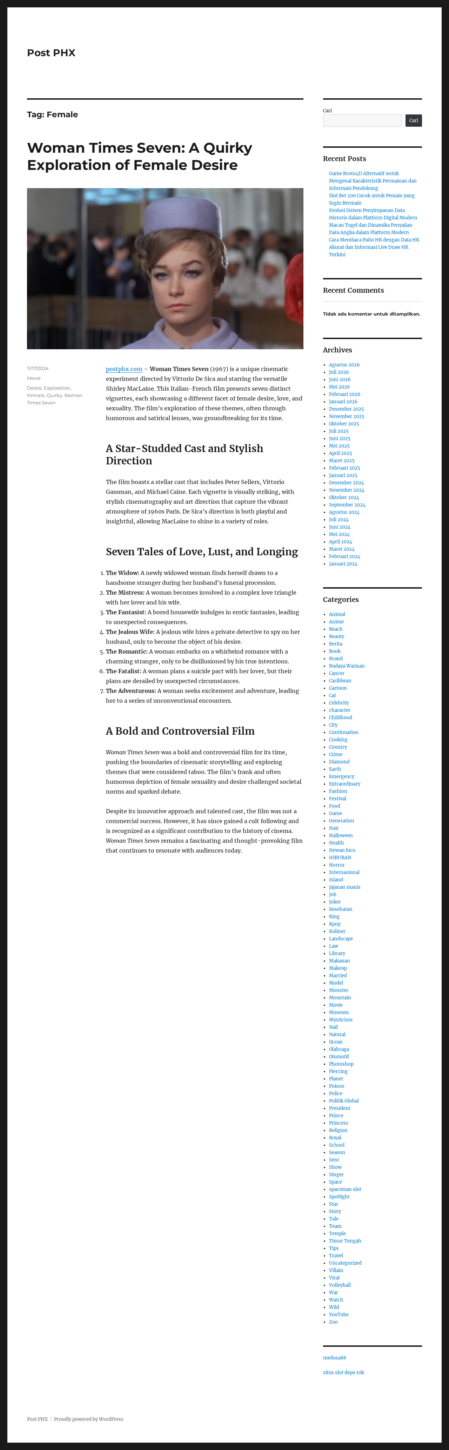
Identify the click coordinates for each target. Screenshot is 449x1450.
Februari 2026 (345, 394)
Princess (338, 1123)
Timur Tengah (345, 1241)
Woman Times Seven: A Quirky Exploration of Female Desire (139, 156)
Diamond (339, 762)
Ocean (336, 1042)
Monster (338, 990)
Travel (336, 1256)
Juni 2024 (339, 527)
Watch (336, 1300)
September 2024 (347, 505)
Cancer (336, 673)
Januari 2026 (343, 402)
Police (335, 1094)
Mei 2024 (339, 534)
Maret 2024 (342, 549)
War (333, 1293)
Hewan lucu (342, 850)
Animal (337, 614)
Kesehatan (341, 909)
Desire (34, 388)
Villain (336, 1270)
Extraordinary (344, 784)
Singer (336, 1175)
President (339, 1108)
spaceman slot (345, 1189)
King (334, 917)
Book (335, 651)
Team (335, 1226)
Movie (34, 378)
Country (338, 747)
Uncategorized (345, 1263)
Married (338, 976)
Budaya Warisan (347, 666)
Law (333, 946)
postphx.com (124, 368)
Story (335, 1211)
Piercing (338, 1071)
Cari (327, 111)
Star (333, 1204)
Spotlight (339, 1197)
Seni (334, 1160)
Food (334, 806)
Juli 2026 (339, 372)
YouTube (339, 1315)
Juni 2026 (340, 380)
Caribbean (340, 681)
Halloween (341, 836)
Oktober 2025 (344, 424)
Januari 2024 (343, 564)
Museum (339, 1012)
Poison (336, 1086)
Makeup (338, 968)
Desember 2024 (346, 483)
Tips (334, 1248)
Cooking (338, 740)
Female (36, 395)
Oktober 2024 (344, 498)
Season (337, 1153)
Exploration (57, 388)
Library (337, 953)
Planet (336, 1079)
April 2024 (340, 542)
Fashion (338, 791)
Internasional (344, 872)
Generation (341, 821)
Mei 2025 (339, 446)
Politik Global (344, 1101)
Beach (336, 629)
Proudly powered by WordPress (88, 1419)
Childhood (340, 718)
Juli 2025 (339, 431)
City (333, 725)
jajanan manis (345, 887)
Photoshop (341, 1064)
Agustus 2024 (344, 512)
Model (336, 983)
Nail (333, 1027)
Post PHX (51, 53)
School (336, 1145)
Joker (335, 902)
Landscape (341, 939)
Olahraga (339, 1049)
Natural (337, 1035)
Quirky (54, 395)
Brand (336, 659)
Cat (332, 695)
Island (336, 880)
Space (335, 1182)
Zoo (333, 1322)
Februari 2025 (344, 468)
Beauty (336, 637)
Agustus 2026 (344, 365)
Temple (337, 1234)
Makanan (339, 961)
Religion (338, 1130)
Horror (337, 865)
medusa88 (334, 1358)
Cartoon (338, 688)
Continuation (343, 732)
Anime (336, 622)
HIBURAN (340, 858)
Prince (336, 1116)
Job (332, 895)
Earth (335, 769)
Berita (335, 644)
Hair (334, 828)
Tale (334, 1219)
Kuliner (337, 931)
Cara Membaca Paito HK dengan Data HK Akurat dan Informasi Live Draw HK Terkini (374, 247)
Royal (335, 1138)
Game (335, 813)
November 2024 (346, 490)
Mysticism (341, 1020)
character (339, 710)
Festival (337, 799)
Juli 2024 (339, 520)
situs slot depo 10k (343, 1373)
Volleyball (340, 1285)
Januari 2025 (343, 475)
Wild (334, 1307)
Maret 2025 (342, 461)
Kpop (335, 924)
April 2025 (340, 453)
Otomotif (339, 1057)
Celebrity (339, 703)
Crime (335, 754)
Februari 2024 (344, 557)
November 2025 (346, 416)
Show (335, 1167)
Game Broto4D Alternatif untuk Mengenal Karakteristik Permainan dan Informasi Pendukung (373, 181)
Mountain (340, 998)
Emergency (341, 777)
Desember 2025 (346, 409)
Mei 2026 (339, 387)
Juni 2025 (339, 439)
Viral (334, 1278)
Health (336, 843)
